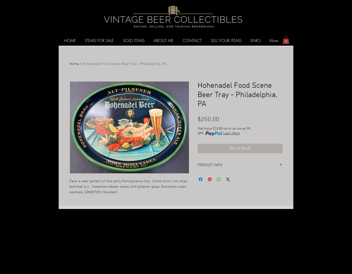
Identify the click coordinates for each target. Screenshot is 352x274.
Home (74, 64)
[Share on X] (228, 179)
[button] (286, 40)
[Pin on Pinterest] (210, 179)
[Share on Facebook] (201, 179)
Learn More (231, 134)
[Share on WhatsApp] (219, 179)
